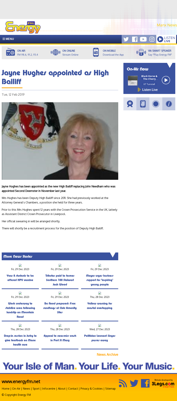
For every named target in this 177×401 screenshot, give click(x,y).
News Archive (107, 354)
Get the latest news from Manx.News (153, 29)
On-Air (16, 388)
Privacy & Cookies (92, 388)
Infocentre (48, 388)
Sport (36, 388)
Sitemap (110, 388)
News (26, 388)
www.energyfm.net (21, 381)
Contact (73, 388)
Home (6, 388)
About (62, 388)
